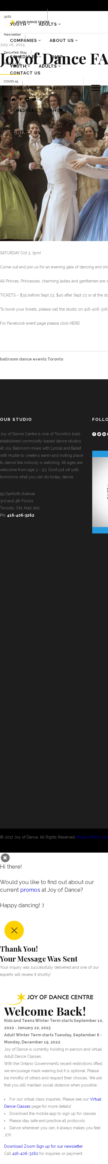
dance (25, 359)
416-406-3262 (20, 515)
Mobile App (13, 63)
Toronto (55, 359)
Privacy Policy (89, 837)
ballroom (9, 359)
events (40, 359)
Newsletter (12, 34)
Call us (9, 5)
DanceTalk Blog (15, 52)
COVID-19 (11, 81)
